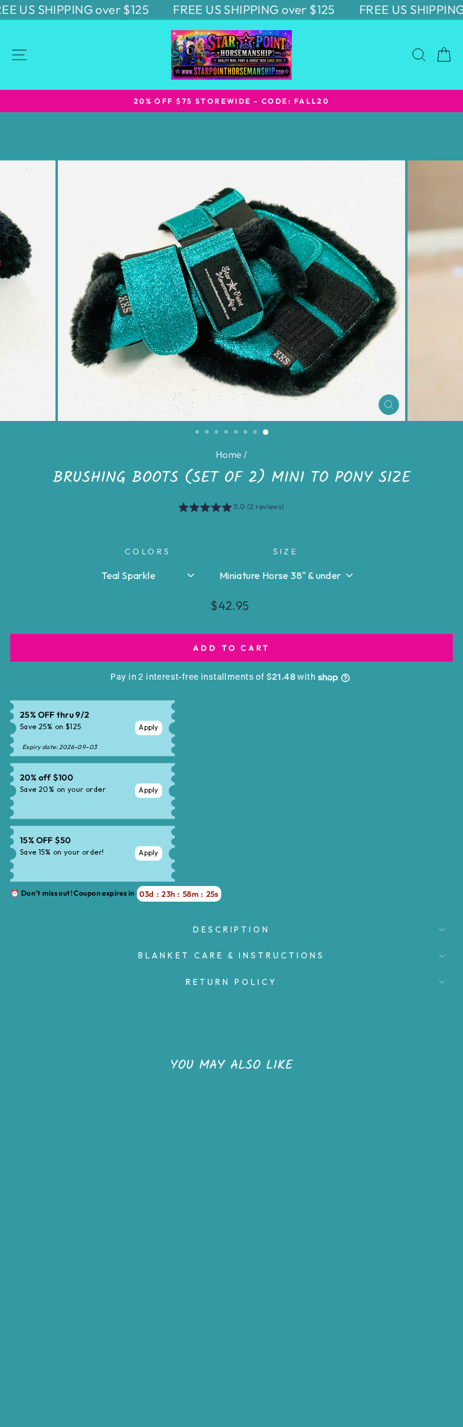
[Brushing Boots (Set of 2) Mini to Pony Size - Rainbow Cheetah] (102, 1356)
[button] (231, 508)
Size (285, 551)
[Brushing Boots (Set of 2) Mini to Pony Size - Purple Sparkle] (116, 1356)
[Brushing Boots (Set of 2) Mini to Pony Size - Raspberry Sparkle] (129, 1356)
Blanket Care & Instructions (231, 955)
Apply (149, 727)
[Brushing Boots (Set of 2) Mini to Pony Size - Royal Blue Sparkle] (74, 1356)
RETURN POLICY (231, 982)
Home (229, 454)
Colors (148, 551)
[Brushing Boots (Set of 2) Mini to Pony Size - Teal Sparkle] (60, 1356)
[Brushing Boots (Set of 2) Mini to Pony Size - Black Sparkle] (88, 1356)
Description (232, 929)
